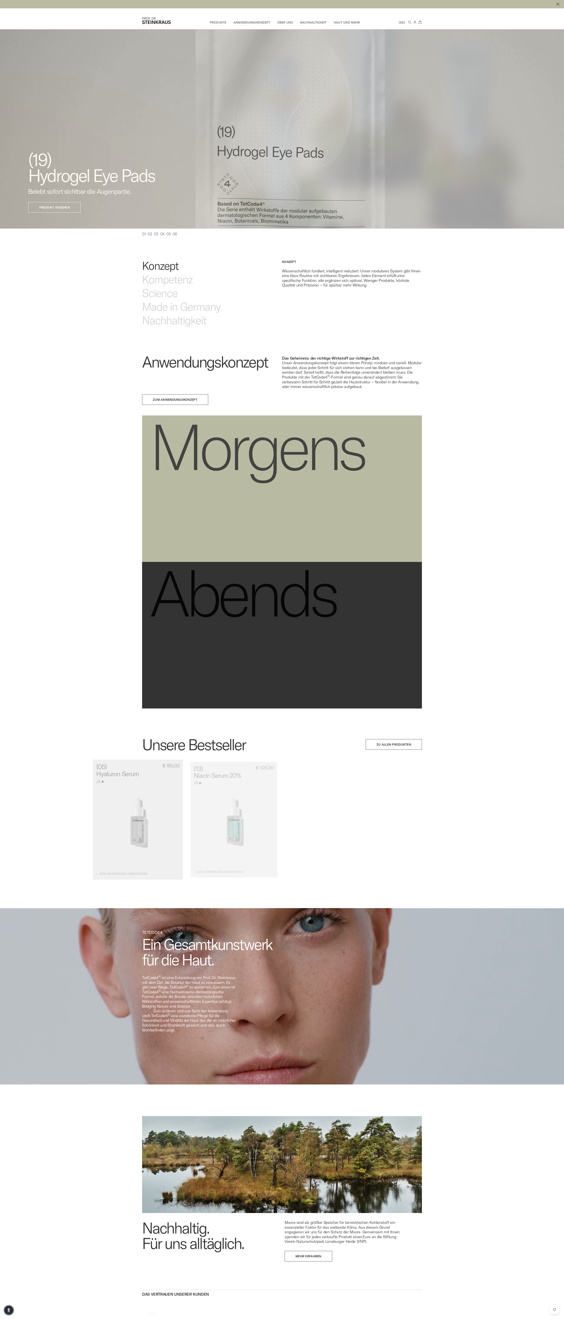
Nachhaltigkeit (313, 22)
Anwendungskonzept (252, 22)
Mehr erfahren (308, 1266)
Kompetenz (167, 288)
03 (156, 243)
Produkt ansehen (59, 217)
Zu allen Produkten (394, 754)
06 (175, 243)
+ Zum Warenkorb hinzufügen (121, 883)
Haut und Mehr (347, 22)
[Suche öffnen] (409, 22)
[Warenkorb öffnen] (420, 22)
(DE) (402, 22)
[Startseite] (156, 20)
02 (150, 243)
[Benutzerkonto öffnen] (415, 22)
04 (162, 243)
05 (168, 243)
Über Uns (285, 22)
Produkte (218, 22)
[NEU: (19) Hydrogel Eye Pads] (282, 4)
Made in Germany (181, 316)
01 (144, 243)
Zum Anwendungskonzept (175, 409)
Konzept (160, 275)
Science (159, 302)
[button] (9, 1310)
